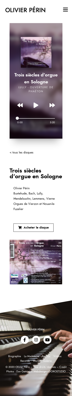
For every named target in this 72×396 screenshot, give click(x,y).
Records (25, 361)
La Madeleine (32, 356)
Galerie (47, 361)
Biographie (15, 356)
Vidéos (57, 356)
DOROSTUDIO (57, 371)
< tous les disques (21, 152)
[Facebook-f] (25, 340)
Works (36, 361)
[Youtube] (47, 340)
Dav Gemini (23, 371)
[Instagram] (36, 340)
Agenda (45, 356)
